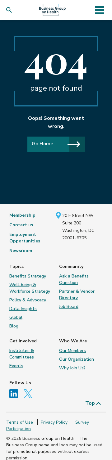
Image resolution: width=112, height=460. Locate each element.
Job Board (68, 306)
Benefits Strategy (27, 276)
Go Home (42, 143)
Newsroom (20, 251)
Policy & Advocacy (27, 300)
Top (90, 403)
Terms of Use (20, 422)
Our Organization (76, 359)
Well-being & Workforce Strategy (29, 288)
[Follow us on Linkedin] (15, 393)
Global (15, 317)
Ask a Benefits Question (74, 279)
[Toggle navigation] (99, 10)
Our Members (72, 351)
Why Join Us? (72, 368)
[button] (10, 10)
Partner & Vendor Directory (77, 294)
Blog (13, 326)
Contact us (21, 225)
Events (16, 366)
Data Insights (23, 309)
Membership (22, 215)
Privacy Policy (55, 422)
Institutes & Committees (21, 354)
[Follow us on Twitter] (29, 393)
